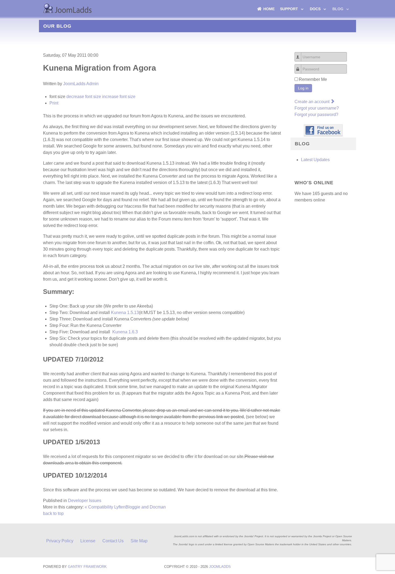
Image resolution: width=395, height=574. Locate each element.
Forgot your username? (317, 108)
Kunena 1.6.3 (125, 332)
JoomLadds (220, 567)
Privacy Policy (59, 541)
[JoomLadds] (68, 8)
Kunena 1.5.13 (125, 312)
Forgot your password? (316, 114)
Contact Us (113, 541)
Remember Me (313, 79)
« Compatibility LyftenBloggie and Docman (125, 507)
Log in (303, 88)
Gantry (87, 567)
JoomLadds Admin (81, 83)
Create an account (313, 101)
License (87, 541)
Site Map (139, 541)
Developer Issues (84, 500)
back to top (53, 513)
